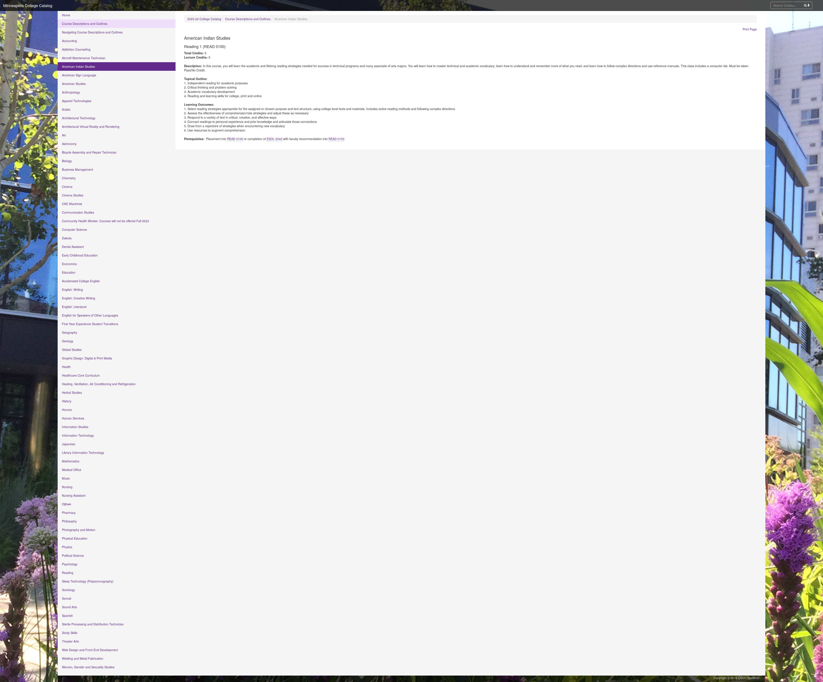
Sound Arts (69, 607)
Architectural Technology (78, 118)
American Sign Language (79, 75)
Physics (67, 547)
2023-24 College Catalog (204, 19)
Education (68, 272)
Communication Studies (78, 212)
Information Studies (75, 427)
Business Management (77, 169)
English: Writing (72, 289)
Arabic (66, 109)
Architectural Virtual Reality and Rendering (90, 126)
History (66, 401)
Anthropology (71, 92)
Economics (69, 264)
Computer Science (74, 229)
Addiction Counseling (76, 49)
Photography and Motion (78, 530)
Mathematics (70, 461)
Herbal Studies (72, 392)
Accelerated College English (81, 281)
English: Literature (74, 307)
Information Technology (78, 435)
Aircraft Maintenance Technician (83, 58)
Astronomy (69, 144)
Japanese (68, 444)
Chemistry (69, 178)
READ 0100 (235, 139)
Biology (67, 161)
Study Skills (69, 633)
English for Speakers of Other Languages (90, 315)
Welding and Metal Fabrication (82, 658)
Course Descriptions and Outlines (84, 23)
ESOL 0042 (274, 139)
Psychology (69, 564)
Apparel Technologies (76, 101)
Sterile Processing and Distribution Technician (93, 624)
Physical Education (74, 538)
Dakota (67, 238)
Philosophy (69, 521)
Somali (66, 598)
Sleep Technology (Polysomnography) (88, 581)
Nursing (67, 487)
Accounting (69, 41)
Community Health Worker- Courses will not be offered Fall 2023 (105, 221)
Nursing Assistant (74, 495)
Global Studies (72, 349)
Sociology (68, 590)
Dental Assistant (73, 246)
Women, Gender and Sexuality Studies (88, 667)
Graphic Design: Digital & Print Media (87, 358)
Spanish (67, 615)
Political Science (73, 555)
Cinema (67, 186)
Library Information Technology (83, 452)
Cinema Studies (72, 195)
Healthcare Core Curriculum (81, 375)
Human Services (73, 418)
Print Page (750, 29)
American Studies (74, 83)
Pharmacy (69, 512)
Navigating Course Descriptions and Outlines (92, 32)
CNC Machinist (72, 204)
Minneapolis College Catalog (27, 5)
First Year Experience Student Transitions (90, 324)
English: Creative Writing (78, 298)
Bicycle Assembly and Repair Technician (89, 152)
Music (66, 478)
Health (66, 367)
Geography (69, 332)
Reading (67, 572)
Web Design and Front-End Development (90, 650)
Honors (67, 409)
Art (64, 135)
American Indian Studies (78, 66)
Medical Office (71, 470)
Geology (67, 341)
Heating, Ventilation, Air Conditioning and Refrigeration (99, 384)
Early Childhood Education (80, 255)
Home (66, 15)
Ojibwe (66, 504)
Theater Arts (70, 641)
